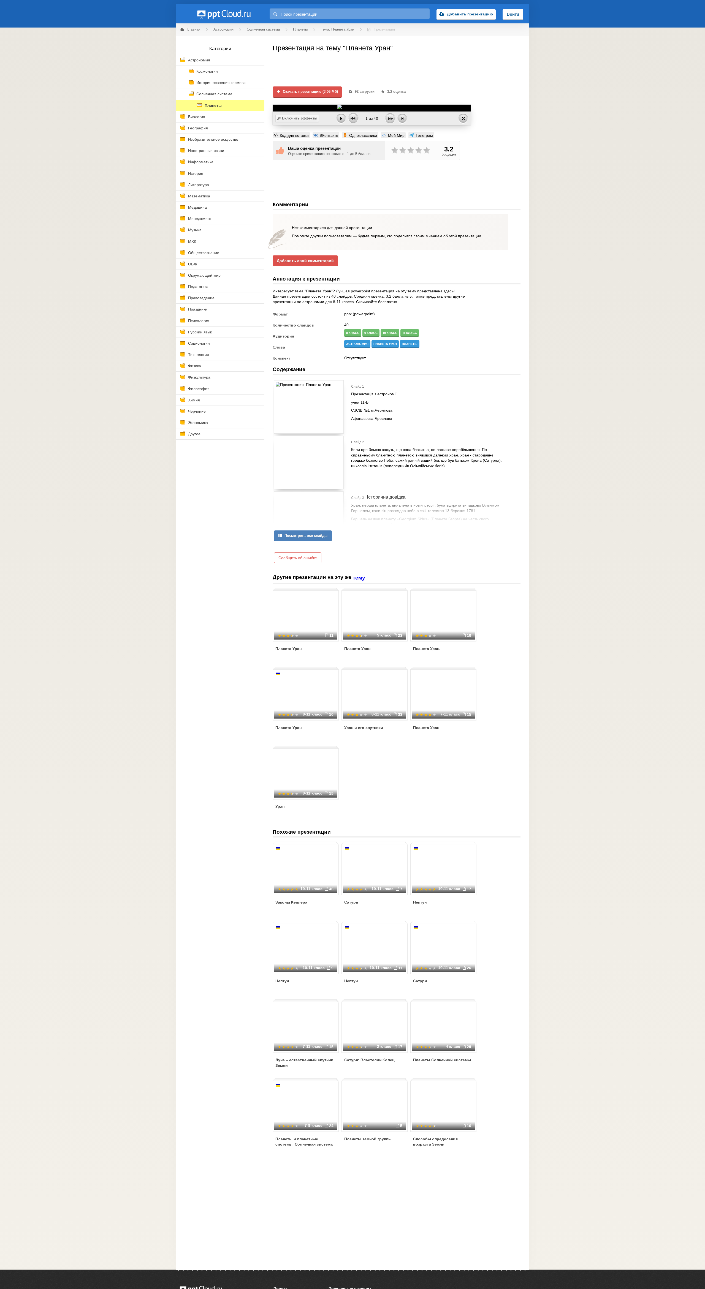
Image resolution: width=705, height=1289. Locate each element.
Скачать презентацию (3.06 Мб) (310, 92)
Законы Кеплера (291, 902)
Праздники (197, 309)
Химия (194, 400)
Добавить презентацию (470, 14)
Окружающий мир (204, 275)
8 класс (352, 333)
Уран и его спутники (363, 727)
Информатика (200, 162)
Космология (207, 71)
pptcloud (223, 13)
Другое (194, 434)
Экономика (198, 422)
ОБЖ (192, 264)
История (195, 173)
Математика (199, 196)
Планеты (213, 105)
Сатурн (351, 902)
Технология (198, 354)
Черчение (197, 411)
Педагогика (198, 286)
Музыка (195, 230)
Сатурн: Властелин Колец (369, 1060)
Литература (198, 185)
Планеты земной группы (368, 1139)
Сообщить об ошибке (297, 558)
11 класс (409, 333)
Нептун (420, 902)
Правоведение (201, 298)
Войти (513, 14)
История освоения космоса (221, 82)
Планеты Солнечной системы (442, 1060)
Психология (198, 321)
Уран (279, 806)
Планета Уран (288, 648)
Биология (196, 117)
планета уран (385, 344)
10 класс (390, 333)
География (198, 128)
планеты (409, 344)
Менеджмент (200, 218)
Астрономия (199, 60)
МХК (192, 241)
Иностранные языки (206, 150)
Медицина (197, 207)
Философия (199, 389)
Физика (194, 366)
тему (359, 578)
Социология (199, 343)
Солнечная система (214, 94)
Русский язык (200, 332)
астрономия (357, 344)
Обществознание (203, 253)
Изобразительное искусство (213, 139)
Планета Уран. (426, 648)
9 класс (371, 333)
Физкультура (199, 377)
